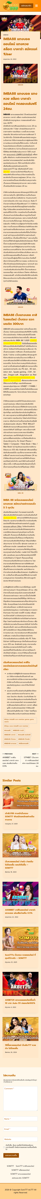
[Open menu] (36, 6)
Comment (9, 1088)
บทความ (5, 35)
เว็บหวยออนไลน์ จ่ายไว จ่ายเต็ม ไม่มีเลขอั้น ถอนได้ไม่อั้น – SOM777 (19, 864)
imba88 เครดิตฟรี (24, 735)
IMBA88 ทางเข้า (18, 730)
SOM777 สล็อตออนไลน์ (21, 1170)
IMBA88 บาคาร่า (9, 735)
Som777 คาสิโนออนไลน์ (25, 1166)
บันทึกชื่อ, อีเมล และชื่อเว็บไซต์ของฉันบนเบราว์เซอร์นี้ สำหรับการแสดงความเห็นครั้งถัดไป (21, 1147)
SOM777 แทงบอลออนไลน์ (21, 1174)
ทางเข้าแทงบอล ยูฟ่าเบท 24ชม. (19, 525)
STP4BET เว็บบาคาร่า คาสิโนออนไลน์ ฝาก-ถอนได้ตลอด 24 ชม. (30, 760)
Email (7, 1129)
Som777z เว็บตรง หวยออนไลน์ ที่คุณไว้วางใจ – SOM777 (20, 956)
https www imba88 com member (16, 726)
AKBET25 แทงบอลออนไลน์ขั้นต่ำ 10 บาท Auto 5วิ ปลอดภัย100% (20, 1001)
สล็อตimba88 (23, 743)
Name (7, 1119)
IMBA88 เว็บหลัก (24, 739)
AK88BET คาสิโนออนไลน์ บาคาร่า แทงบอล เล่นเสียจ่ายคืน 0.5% (11, 760)
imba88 (7, 730)
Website (7, 1139)
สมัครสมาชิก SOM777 (20, 1178)
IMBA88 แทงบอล (10, 743)
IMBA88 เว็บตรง (10, 739)
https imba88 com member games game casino (19, 720)
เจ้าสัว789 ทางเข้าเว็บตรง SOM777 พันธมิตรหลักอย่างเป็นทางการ (19, 816)
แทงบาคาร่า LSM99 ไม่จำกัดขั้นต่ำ (19, 154)
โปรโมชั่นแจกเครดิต (29, 343)
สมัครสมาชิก (26, 5)
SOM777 (10, 1166)
